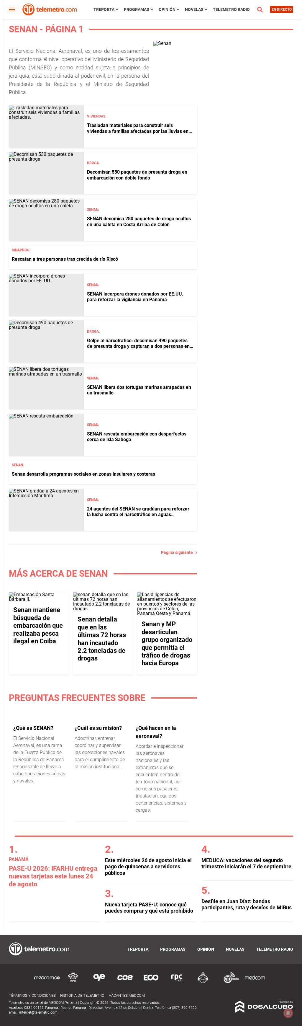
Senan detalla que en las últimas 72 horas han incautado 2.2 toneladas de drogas (102, 639)
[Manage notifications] (288, 1013)
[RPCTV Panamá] (73, 982)
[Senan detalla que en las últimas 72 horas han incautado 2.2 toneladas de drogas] (103, 608)
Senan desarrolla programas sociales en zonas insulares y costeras (83, 474)
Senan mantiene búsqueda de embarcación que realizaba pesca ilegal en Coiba (38, 625)
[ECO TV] (151, 982)
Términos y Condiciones (32, 995)
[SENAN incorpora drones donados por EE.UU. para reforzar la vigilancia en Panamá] (46, 295)
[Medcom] (255, 982)
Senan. (93, 210)
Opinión (167, 9)
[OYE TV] (99, 982)
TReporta (103, 9)
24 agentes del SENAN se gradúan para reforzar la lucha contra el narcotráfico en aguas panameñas (138, 514)
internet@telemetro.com (38, 1012)
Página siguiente (178, 552)
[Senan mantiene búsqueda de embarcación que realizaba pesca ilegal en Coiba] (39, 599)
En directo (282, 9)
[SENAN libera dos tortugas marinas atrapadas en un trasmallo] (46, 388)
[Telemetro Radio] (229, 982)
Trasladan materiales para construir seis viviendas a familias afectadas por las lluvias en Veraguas (137, 131)
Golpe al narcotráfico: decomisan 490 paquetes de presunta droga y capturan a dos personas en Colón (138, 346)
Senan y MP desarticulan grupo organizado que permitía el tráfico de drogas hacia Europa (167, 643)
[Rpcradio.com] (177, 982)
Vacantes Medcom (127, 995)
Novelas (194, 9)
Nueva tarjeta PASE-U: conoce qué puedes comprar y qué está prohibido (149, 907)
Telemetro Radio (231, 9)
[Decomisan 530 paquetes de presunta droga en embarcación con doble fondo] (46, 173)
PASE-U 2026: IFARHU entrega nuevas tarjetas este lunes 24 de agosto (53, 876)
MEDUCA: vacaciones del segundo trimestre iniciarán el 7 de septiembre (246, 863)
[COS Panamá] (125, 982)
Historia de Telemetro (82, 995)
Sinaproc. (21, 250)
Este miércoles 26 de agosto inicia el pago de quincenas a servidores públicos (148, 866)
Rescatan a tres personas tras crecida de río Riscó (65, 259)
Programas (136, 9)
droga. (93, 163)
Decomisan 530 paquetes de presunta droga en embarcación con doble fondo (137, 174)
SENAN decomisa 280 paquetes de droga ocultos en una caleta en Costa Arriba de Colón (139, 221)
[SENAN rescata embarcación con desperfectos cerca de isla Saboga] (46, 435)
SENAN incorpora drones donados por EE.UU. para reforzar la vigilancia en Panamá (135, 296)
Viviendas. (96, 116)
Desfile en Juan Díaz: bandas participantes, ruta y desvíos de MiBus (246, 904)
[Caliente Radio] (203, 982)
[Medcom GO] (47, 982)
